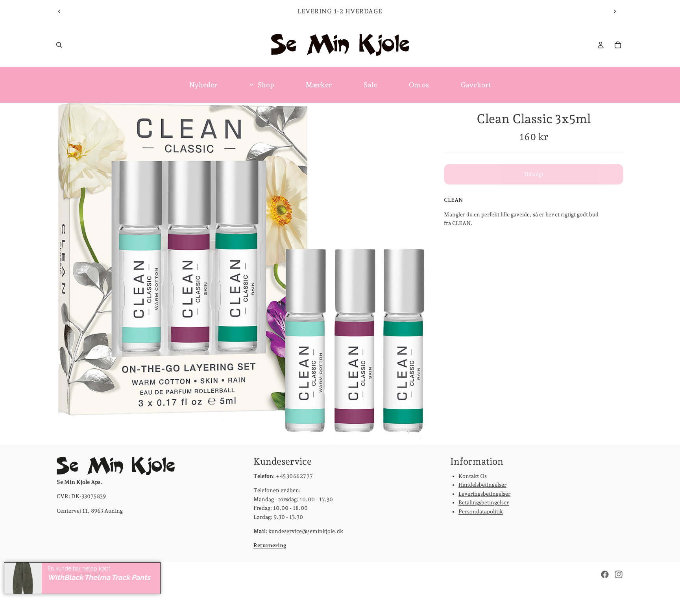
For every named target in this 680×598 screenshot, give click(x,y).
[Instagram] (618, 574)
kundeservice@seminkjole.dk (305, 531)
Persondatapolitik (480, 511)
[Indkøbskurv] (617, 45)
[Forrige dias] (59, 11)
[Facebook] (605, 574)
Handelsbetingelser (482, 485)
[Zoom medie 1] (241, 274)
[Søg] (59, 45)
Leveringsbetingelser (484, 494)
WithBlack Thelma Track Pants (99, 577)
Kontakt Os (472, 476)
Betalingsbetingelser (483, 502)
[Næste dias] (614, 11)
